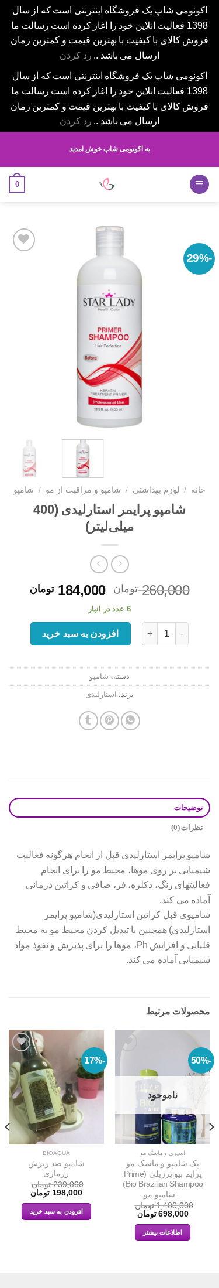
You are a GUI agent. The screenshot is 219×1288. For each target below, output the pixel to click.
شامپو (23, 490)
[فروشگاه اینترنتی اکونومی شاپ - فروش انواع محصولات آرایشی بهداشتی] (107, 184)
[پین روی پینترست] (109, 720)
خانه (198, 490)
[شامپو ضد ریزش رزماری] (56, 1087)
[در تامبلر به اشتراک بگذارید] (88, 720)
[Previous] (191, 326)
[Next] (19, 326)
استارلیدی (101, 694)
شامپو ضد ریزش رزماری (56, 1168)
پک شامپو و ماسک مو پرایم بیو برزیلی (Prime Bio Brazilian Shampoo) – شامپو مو (163, 1179)
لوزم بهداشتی (156, 490)
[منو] (199, 184)
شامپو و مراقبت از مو (83, 490)
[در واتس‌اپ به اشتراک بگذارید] (130, 720)
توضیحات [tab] (188, 808)
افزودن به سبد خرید (80, 633)
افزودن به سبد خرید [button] (56, 1211)
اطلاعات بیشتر (162, 1232)
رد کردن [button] (76, 55)
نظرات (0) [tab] (187, 828)
